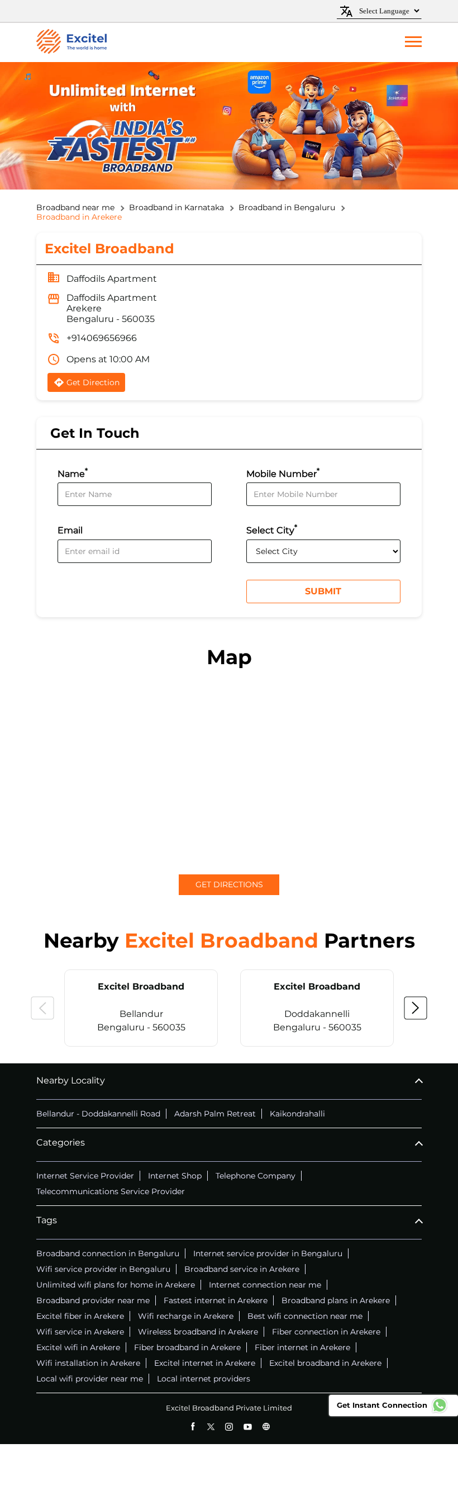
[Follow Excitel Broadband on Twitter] (210, 1426)
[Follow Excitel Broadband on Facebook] (192, 1426)
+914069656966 (101, 338)
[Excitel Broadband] (71, 42)
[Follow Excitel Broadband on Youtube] (247, 1426)
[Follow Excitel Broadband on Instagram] (229, 1426)
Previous (42, 1008)
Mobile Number (282, 472)
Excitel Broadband (141, 986)
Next (415, 1008)
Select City (271, 529)
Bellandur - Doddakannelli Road (98, 1114)
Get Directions (229, 884)
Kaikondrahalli (297, 1114)
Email (70, 531)
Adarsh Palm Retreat (215, 1114)
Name (73, 472)
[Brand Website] (266, 1426)
